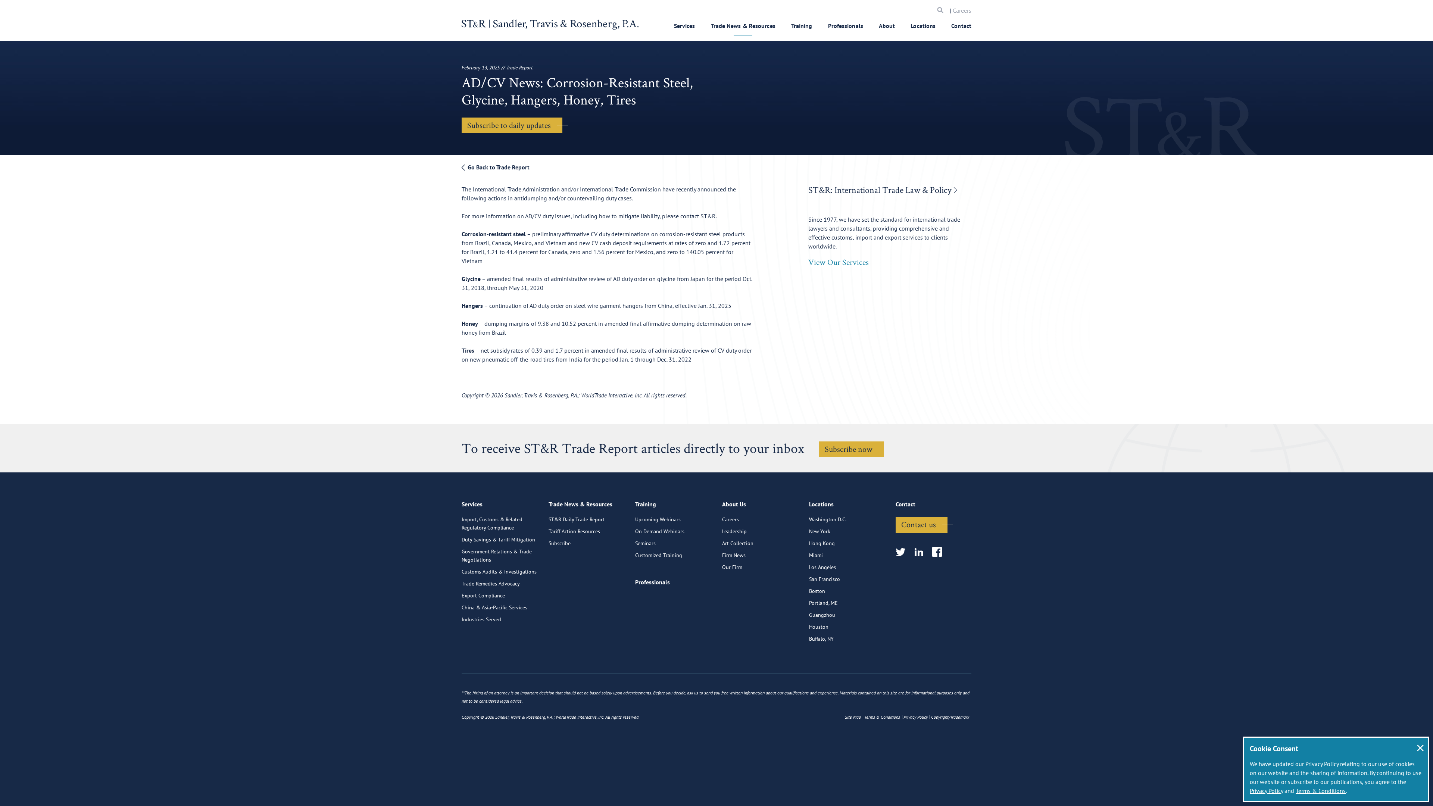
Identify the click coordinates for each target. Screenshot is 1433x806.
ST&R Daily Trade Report (577, 519)
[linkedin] (921, 552)
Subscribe (560, 543)
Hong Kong (822, 543)
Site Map (853, 717)
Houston (818, 627)
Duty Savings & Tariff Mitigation (498, 539)
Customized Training (658, 555)
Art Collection (737, 543)
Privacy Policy (1266, 790)
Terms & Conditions (1321, 790)
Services (684, 25)
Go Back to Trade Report (498, 167)
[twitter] (903, 552)
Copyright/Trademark (950, 717)
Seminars (645, 543)
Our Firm (732, 567)
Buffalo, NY (821, 638)
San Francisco (824, 579)
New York (819, 531)
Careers (962, 10)
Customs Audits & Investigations (499, 571)
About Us (734, 504)
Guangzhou (822, 615)
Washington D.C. (827, 519)
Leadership (734, 531)
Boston (817, 591)
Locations (923, 25)
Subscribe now (848, 449)
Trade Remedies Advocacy (491, 583)
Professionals (845, 25)
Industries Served (481, 619)
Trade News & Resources (743, 25)
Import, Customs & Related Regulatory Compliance (492, 523)
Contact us (918, 524)
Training (801, 25)
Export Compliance (483, 595)
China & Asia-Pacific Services (494, 607)
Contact (961, 25)
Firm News (734, 555)
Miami (816, 555)
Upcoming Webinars (658, 519)
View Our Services (838, 262)
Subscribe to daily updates (509, 125)
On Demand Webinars (659, 531)
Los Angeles (822, 567)
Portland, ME (823, 603)
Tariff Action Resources (574, 531)
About (887, 25)
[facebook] (939, 552)
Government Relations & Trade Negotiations (497, 555)
